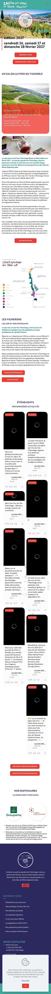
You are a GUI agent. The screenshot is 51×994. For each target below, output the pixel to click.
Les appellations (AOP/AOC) (16, 923)
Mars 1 (12, 598)
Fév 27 (35, 675)
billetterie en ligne (33, 832)
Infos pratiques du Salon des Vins (17, 906)
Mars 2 (35, 528)
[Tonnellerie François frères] (14, 811)
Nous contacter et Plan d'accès (17, 931)
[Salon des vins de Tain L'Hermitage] (15, 4)
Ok (25, 986)
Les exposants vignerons (14, 915)
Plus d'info (25, 981)
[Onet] (37, 811)
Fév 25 (35, 748)
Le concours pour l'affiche (15, 919)
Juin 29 (12, 482)
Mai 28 (35, 470)
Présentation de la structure (16, 902)
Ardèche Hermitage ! (28, 829)
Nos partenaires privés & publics (17, 927)
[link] (25, 283)
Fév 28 (35, 605)
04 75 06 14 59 (10, 954)
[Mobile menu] (48, 4)
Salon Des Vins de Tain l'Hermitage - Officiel (17, 477)
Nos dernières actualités (14, 911)
